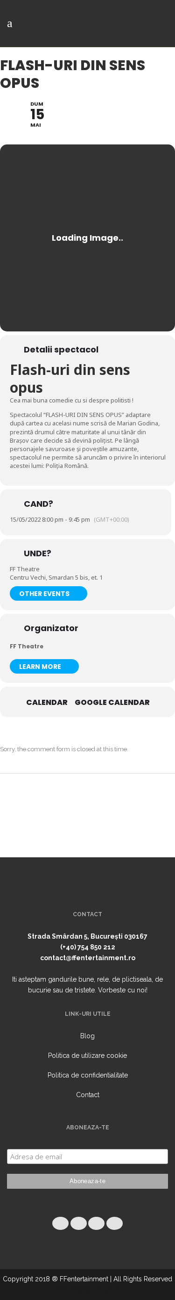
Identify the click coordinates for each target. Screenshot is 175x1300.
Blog (87, 1036)
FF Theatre (26, 646)
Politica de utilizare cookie (87, 1055)
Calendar (47, 702)
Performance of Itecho (87, 1289)
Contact (87, 1095)
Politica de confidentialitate (88, 1075)
